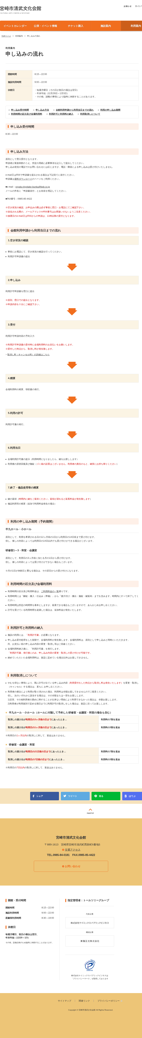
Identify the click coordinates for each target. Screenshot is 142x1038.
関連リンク (84, 1001)
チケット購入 (75, 25)
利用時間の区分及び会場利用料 (26, 114)
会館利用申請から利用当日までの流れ (75, 110)
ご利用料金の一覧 (50, 591)
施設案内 (106, 25)
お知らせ (127, 6)
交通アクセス (72, 849)
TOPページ (6, 36)
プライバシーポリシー (108, 1001)
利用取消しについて (90, 114)
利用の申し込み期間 (110, 110)
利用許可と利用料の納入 (61, 114)
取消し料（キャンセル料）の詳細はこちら (28, 354)
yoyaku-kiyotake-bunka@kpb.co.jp (32, 187)
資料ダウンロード (23, 179)
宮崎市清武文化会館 (20, 10)
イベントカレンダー (15, 25)
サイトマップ (64, 1001)
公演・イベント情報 (45, 25)
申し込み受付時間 (20, 110)
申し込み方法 (42, 110)
